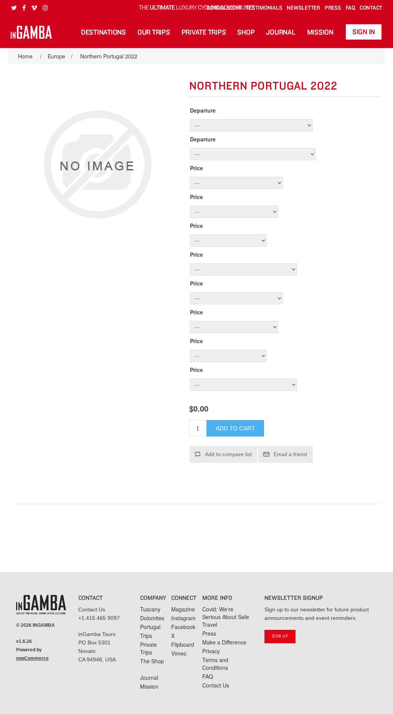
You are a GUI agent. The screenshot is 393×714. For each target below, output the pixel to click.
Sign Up (280, 636)
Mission (320, 32)
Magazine (183, 609)
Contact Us (91, 609)
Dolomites (152, 618)
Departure (203, 110)
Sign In (363, 32)
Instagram (183, 618)
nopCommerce (32, 658)
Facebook (183, 627)
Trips (146, 635)
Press (333, 8)
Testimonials (264, 8)
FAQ (350, 8)
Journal (280, 32)
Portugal (150, 627)
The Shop (152, 661)
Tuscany (150, 609)
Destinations (103, 32)
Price (196, 168)
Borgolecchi (223, 8)
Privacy (211, 651)
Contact (371, 8)
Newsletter (303, 8)
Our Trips (153, 32)
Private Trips (204, 32)
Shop (245, 32)
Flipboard (182, 644)
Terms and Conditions (215, 663)
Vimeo (179, 653)
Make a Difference (224, 642)
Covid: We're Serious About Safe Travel (225, 616)
